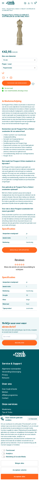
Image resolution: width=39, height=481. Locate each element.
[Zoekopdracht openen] (32, 3)
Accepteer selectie (19, 470)
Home (3, 9)
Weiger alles (19, 463)
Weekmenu (6, 409)
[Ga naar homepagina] (10, 3)
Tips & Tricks (7, 412)
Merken (5, 392)
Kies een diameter (9, 56)
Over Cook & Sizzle (9, 389)
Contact (5, 398)
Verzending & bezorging (11, 372)
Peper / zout (7, 64)
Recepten (6, 415)
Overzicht (33, 419)
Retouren (5, 378)
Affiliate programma (10, 395)
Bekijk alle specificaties (19, 250)
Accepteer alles (19, 477)
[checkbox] (8, 450)
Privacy (5, 375)
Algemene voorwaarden (11, 369)
